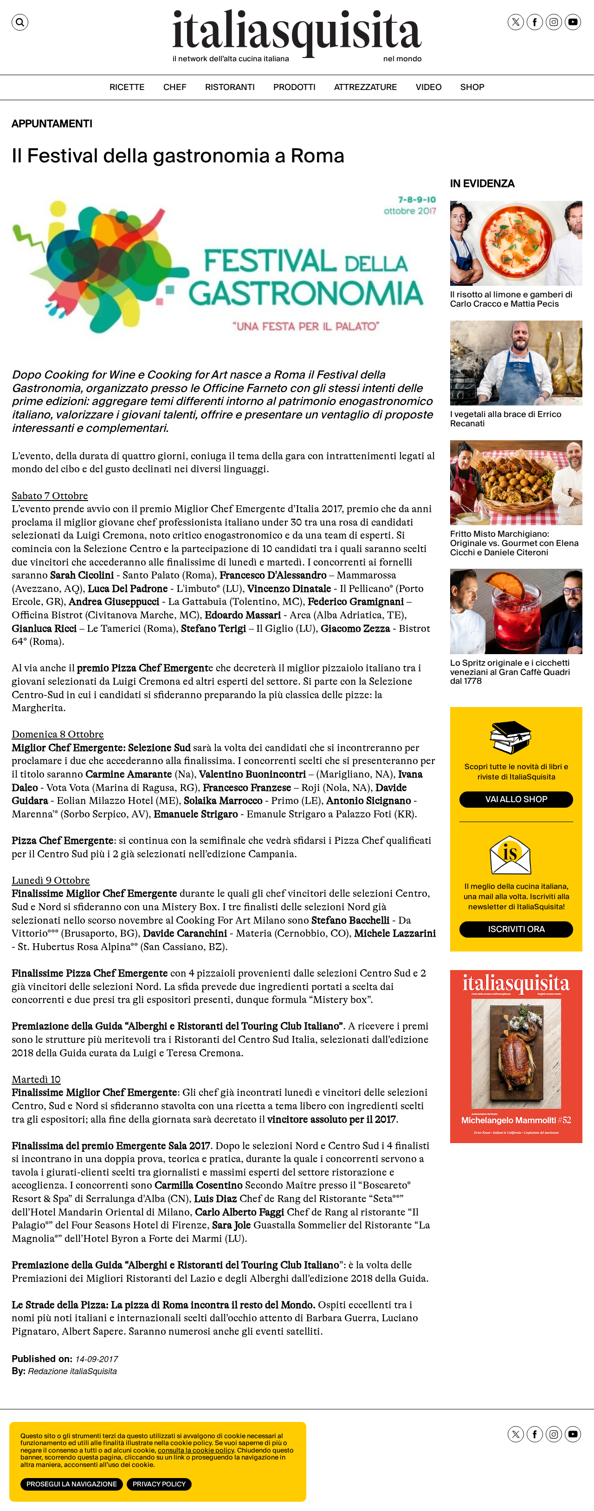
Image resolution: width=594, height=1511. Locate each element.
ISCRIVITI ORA (516, 929)
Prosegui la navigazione (71, 1484)
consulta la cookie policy (196, 1450)
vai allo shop (516, 799)
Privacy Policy (159, 1484)
